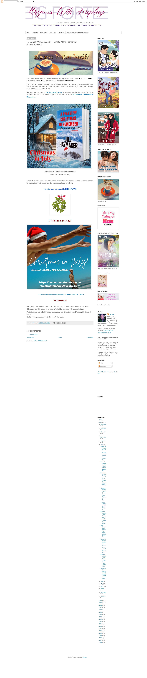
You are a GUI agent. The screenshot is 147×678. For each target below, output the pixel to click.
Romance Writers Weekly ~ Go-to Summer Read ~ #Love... (103, 573)
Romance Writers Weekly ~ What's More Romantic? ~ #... (103, 494)
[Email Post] (53, 323)
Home (28, 33)
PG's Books (43, 33)
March (102, 588)
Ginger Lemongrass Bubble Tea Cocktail (78, 33)
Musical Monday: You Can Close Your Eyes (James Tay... (103, 560)
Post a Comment (33, 334)
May (102, 584)
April (102, 586)
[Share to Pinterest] (65, 323)
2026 (100, 420)
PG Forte (111, 314)
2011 (100, 631)
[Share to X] (61, 323)
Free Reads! (52, 33)
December (103, 424)
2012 (100, 628)
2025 (100, 422)
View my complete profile (104, 332)
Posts (101, 363)
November (103, 428)
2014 (100, 624)
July (102, 444)
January (103, 596)
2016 (100, 619)
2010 (100, 633)
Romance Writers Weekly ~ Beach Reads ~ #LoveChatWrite (103, 479)
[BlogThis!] (59, 323)
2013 (100, 626)
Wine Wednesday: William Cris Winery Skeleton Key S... (103, 531)
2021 (100, 607)
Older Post (90, 337)
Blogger (85, 657)
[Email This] (57, 323)
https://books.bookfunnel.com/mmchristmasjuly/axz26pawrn (61, 294)
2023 (100, 603)
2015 (100, 621)
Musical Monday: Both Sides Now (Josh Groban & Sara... (103, 517)
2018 (100, 614)
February (103, 592)
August (102, 441)
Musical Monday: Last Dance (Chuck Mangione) (103, 466)
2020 (100, 609)
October (103, 432)
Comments (103, 366)
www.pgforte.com (108, 330)
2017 (100, 617)
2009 (100, 635)
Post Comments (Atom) (40, 340)
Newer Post (30, 337)
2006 (100, 642)
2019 (100, 612)
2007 (100, 640)
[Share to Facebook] (63, 323)
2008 (100, 638)
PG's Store (61, 33)
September (103, 437)
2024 (100, 600)
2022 (100, 605)
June (102, 581)
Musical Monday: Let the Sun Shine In (103, 505)
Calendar (35, 33)
